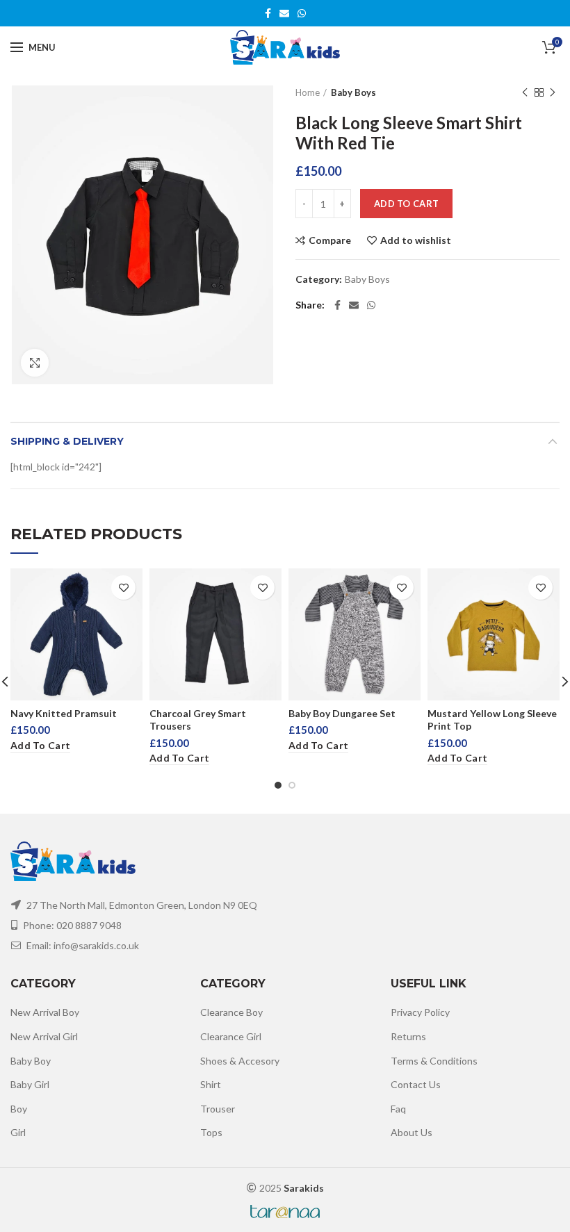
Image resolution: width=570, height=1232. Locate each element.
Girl (18, 1132)
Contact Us (416, 1084)
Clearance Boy (231, 1012)
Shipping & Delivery (67, 441)
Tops (211, 1132)
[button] (40, 746)
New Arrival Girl (44, 1036)
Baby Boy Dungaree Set (342, 713)
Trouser (217, 1109)
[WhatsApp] (301, 13)
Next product (553, 92)
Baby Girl (29, 1084)
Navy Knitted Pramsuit (63, 713)
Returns (408, 1036)
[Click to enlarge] (35, 363)
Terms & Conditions (434, 1061)
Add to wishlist (415, 240)
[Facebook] (268, 13)
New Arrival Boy (44, 1012)
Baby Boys (353, 92)
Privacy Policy (420, 1012)
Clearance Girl (230, 1036)
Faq (398, 1109)
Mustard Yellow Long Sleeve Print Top (492, 719)
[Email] (284, 13)
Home (307, 92)
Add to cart (406, 203)
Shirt (210, 1084)
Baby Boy (30, 1061)
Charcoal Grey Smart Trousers (197, 719)
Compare (330, 240)
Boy (18, 1109)
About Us (411, 1132)
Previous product (525, 92)
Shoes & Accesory (239, 1061)
